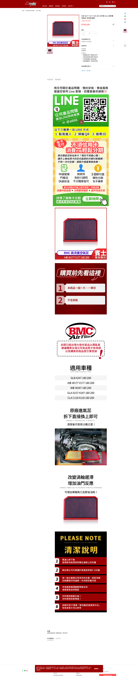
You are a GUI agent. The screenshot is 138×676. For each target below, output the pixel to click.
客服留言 (78, 673)
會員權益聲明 (79, 675)
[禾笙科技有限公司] (31, 4)
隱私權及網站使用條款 (58, 675)
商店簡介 (55, 673)
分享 (84, 70)
